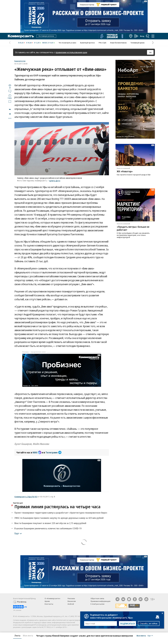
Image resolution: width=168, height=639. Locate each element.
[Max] (146, 599)
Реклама (71, 598)
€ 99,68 (29, 42)
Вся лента (141, 635)
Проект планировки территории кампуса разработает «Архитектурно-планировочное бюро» (60, 512)
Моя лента (28, 635)
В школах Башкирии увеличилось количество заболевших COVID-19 (48, 528)
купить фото (54, 180)
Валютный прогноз (87, 42)
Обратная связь (97, 598)
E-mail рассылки (97, 604)
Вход (142, 36)
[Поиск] (148, 36)
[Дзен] (129, 599)
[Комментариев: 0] (9, 91)
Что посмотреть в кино (67, 42)
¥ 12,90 (37, 42)
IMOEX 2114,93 (47, 42)
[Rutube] (141, 599)
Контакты (49, 604)
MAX (35, 452)
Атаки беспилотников (118, 42)
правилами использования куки (71, 52)
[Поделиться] (9, 109)
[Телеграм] (117, 599)
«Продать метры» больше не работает (133, 228)
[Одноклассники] (135, 599)
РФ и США (102, 42)
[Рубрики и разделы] (153, 36)
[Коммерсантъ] (21, 36)
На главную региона (46, 36)
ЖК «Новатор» (125, 171)
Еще (16, 533)
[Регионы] (131, 36)
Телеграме (52, 452)
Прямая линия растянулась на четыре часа (57, 507)
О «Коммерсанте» (52, 598)
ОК (150, 52)
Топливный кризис (137, 42)
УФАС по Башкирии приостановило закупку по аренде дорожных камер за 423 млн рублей (59, 517)
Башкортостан (19, 61)
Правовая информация (100, 601)
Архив (47, 601)
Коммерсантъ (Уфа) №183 (25, 496)
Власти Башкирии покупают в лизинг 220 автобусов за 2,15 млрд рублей (50, 523)
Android (71, 604)
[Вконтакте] (123, 599)
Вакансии (72, 601)
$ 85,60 (21, 42)
